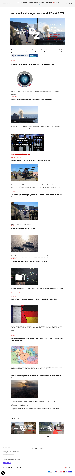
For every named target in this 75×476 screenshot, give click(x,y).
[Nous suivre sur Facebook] (3, 468)
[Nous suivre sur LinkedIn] (14, 468)
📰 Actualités (41, 2)
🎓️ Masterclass (49, 2)
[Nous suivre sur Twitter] (6, 468)
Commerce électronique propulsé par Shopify (19, 471)
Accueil (17, 2)
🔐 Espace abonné (42, 4)
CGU (5, 456)
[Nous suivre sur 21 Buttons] (20, 468)
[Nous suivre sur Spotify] (17, 468)
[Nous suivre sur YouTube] (12, 468)
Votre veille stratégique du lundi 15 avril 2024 (21, 436)
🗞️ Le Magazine (24, 2)
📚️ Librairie (55, 2)
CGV (3, 456)
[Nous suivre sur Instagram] (9, 468)
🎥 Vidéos (36, 2)
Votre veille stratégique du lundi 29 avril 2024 (49, 436)
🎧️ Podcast (30, 2)
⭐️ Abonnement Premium (33, 4)
